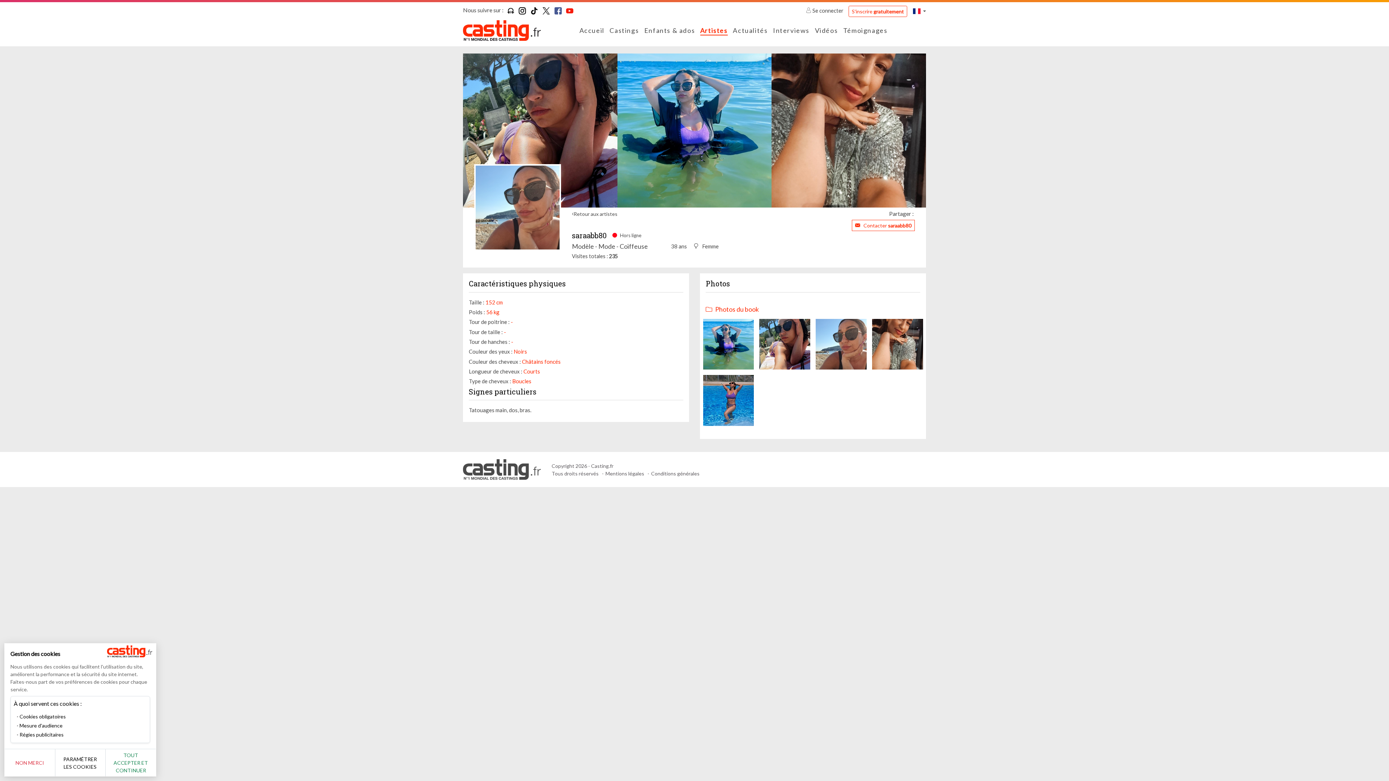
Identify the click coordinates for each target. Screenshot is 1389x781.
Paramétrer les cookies (80, 763)
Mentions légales (625, 473)
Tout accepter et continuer (131, 762)
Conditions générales (675, 473)
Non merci (30, 763)
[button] (919, 11)
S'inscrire (878, 11)
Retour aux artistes (595, 214)
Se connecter (828, 10)
